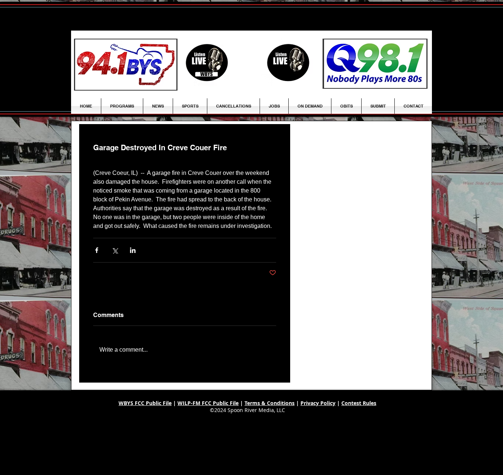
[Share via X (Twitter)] (114, 250)
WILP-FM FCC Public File (208, 403)
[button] (158, 106)
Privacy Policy (317, 403)
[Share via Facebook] (96, 250)
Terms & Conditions (270, 403)
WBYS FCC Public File (145, 403)
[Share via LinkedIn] (132, 250)
